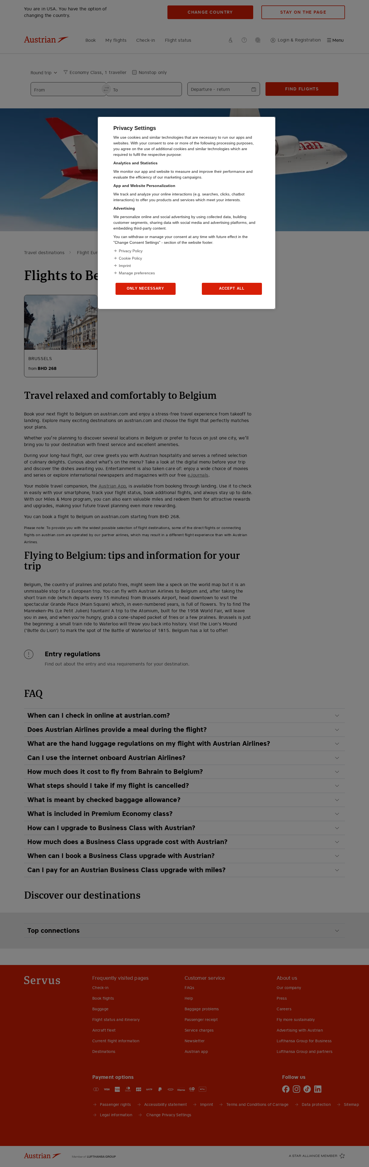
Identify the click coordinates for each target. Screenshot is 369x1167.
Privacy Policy (131, 251)
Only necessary (145, 288)
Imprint (125, 265)
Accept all (232, 288)
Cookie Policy (130, 258)
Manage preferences (137, 273)
